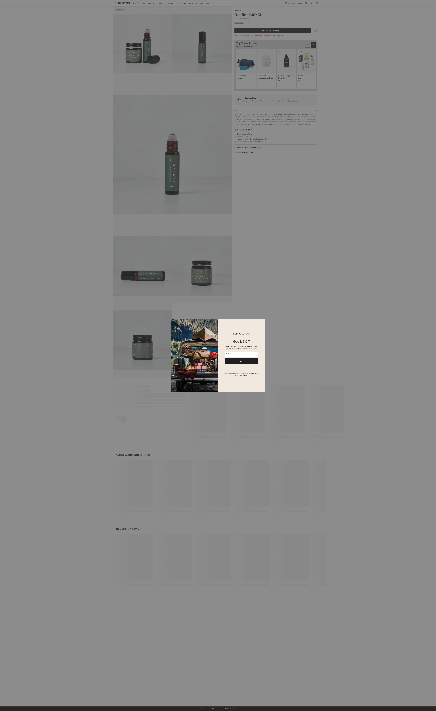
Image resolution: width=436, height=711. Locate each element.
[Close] (262, 321)
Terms (245, 375)
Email (227, 353)
